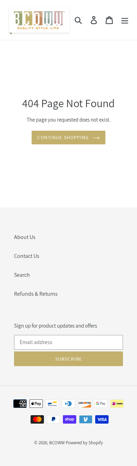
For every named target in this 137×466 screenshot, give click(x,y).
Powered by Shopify (84, 443)
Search (22, 275)
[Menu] (124, 20)
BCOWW (57, 443)
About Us (24, 237)
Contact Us (26, 256)
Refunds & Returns (36, 293)
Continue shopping (63, 137)
